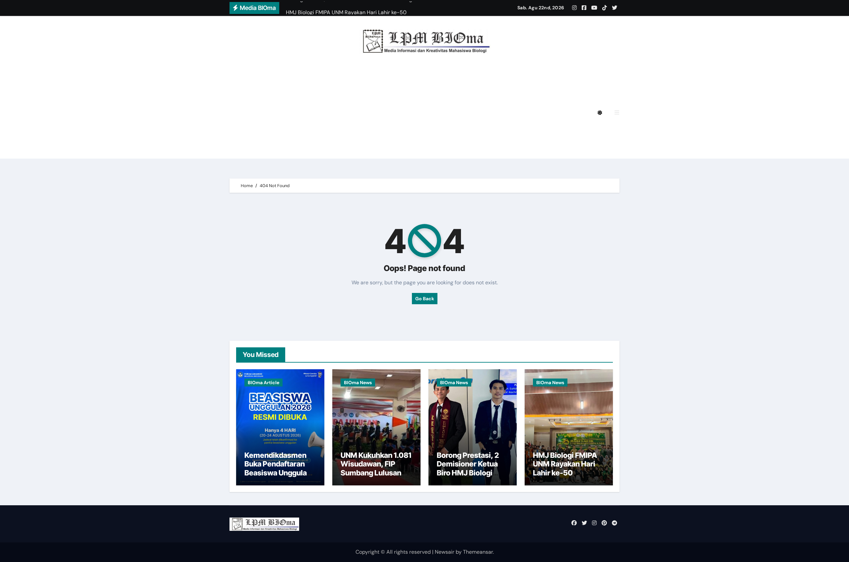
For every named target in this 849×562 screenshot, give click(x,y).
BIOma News (358, 383)
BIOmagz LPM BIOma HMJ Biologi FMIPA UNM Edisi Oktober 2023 (339, 131)
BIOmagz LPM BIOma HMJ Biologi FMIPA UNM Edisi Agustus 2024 (339, 94)
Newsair (444, 551)
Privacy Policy (271, 76)
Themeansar (478, 551)
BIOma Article (263, 383)
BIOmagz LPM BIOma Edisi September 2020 (311, 149)
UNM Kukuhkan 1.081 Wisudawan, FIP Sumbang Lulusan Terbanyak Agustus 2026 (376, 473)
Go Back (424, 299)
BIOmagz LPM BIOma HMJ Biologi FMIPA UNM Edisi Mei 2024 (333, 112)
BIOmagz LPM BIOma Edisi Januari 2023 (491, 131)
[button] (617, 112)
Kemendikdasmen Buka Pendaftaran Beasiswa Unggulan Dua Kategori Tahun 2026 (277, 473)
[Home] (238, 112)
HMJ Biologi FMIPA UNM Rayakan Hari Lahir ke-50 (565, 464)
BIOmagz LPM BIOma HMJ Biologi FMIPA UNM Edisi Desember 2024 (391, 76)
